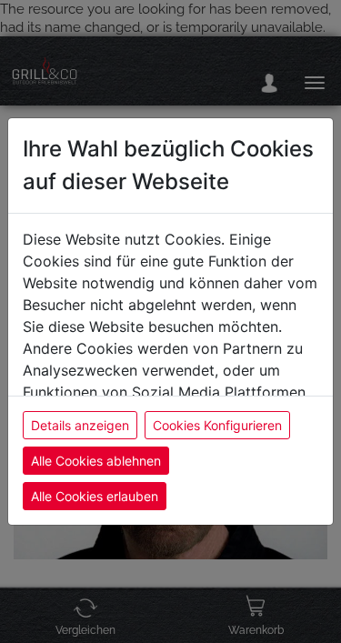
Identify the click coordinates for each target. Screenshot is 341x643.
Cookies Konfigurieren (217, 425)
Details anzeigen (80, 425)
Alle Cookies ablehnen (96, 460)
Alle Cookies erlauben (94, 496)
